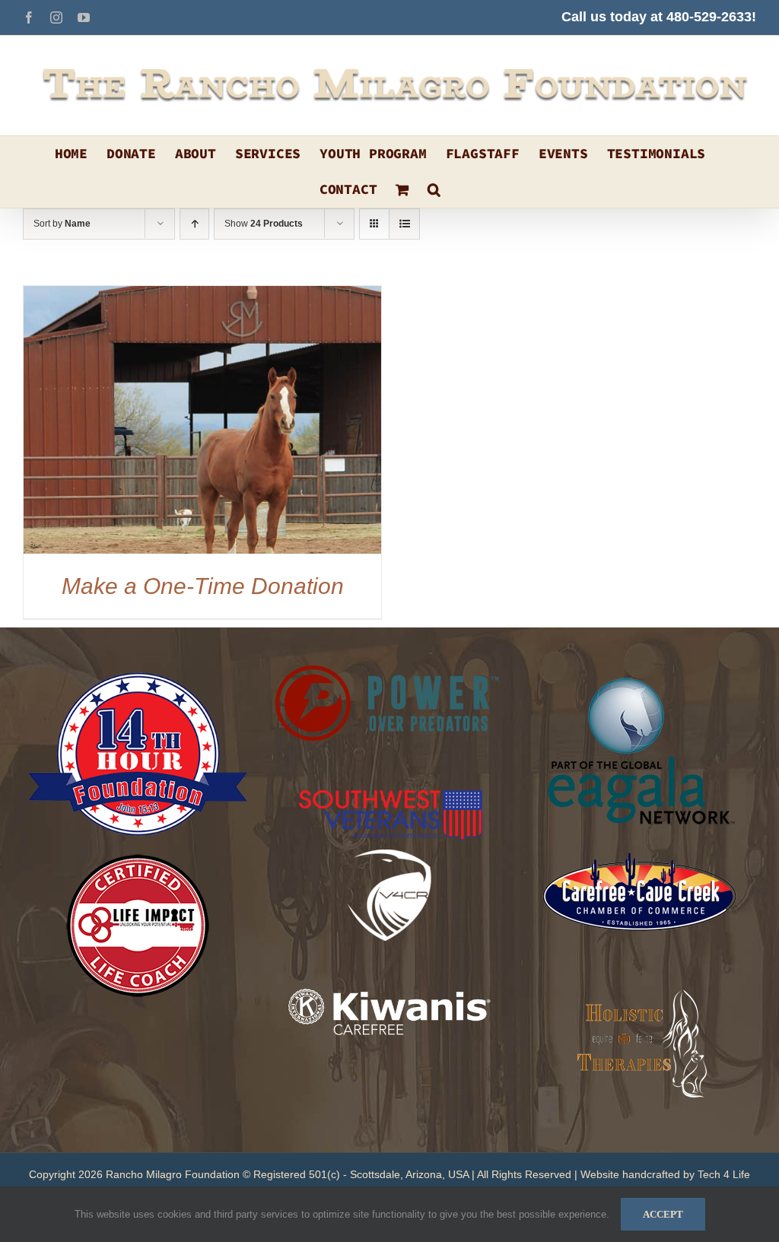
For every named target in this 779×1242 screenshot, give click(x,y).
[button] (434, 190)
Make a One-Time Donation (203, 586)
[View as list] (404, 224)
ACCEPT (663, 1214)
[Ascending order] (194, 224)
